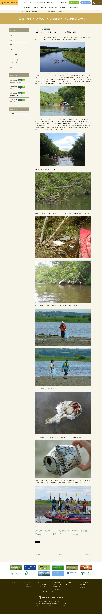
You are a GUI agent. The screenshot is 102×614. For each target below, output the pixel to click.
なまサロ (14, 62)
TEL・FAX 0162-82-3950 (64, 605)
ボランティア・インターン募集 (57, 590)
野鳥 (11, 35)
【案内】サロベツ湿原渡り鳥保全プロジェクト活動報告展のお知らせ (80, 532)
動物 (11, 44)
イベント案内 (15, 57)
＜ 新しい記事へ (38, 554)
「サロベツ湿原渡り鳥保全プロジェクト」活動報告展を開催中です (61, 531)
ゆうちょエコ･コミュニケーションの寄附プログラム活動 (57, 75)
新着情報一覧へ (62, 554)
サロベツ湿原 (53, 7)
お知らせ (12, 40)
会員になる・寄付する (84, 582)
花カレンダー (75, 2)
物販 (67, 584)
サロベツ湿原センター (41, 2)
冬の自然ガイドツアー (57, 586)
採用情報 (63, 7)
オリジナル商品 (73, 7)
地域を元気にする (42, 584)
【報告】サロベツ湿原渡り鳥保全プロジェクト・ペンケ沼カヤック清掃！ (43, 532)
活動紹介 (35, 7)
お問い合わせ (82, 584)
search (62, 2)
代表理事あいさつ (28, 586)
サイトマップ (32, 2)
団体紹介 (27, 7)
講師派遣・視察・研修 (57, 588)
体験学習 (43, 7)
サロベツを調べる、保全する (43, 588)
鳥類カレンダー (87, 2)
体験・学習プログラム (56, 582)
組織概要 (26, 584)
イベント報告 (15, 60)
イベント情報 (13, 54)
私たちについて (27, 582)
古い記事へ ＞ (87, 554)
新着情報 (67, 586)
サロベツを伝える (42, 586)
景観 (11, 67)
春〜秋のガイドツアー (57, 584)
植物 (11, 49)
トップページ (25, 2)
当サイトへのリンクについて (85, 586)
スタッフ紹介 (27, 588)
